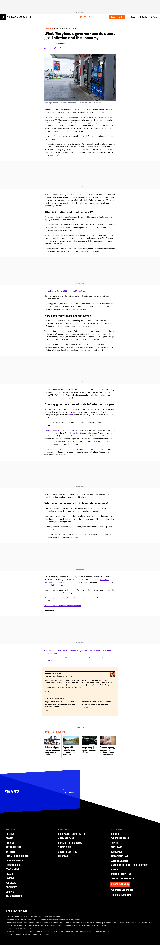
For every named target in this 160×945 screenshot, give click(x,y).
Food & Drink (12, 869)
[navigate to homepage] (15, 17)
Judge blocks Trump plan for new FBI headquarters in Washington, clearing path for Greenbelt (60, 704)
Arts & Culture (13, 847)
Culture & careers (120, 860)
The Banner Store (120, 838)
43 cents (81, 347)
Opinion (10, 891)
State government (59, 28)
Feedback (63, 856)
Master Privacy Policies (71, 919)
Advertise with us (80, 12)
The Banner (117, 830)
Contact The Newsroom (70, 843)
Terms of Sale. (28, 928)
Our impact (116, 851)
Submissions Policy (26, 925)
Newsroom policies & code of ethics (129, 865)
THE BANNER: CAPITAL (121, 895)
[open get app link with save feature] (60, 48)
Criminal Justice (14, 860)
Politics (48, 28)
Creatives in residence (122, 878)
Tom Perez (71, 430)
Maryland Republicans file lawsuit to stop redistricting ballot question (96, 703)
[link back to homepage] (16, 910)
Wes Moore (57, 430)
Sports (9, 838)
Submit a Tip (64, 847)
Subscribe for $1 (117, 17)
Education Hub (13, 865)
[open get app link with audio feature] (55, 48)
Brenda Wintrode (50, 44)
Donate (114, 869)
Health (9, 873)
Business (10, 851)
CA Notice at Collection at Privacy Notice (91, 925)
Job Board (11, 882)
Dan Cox (79, 433)
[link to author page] (46, 691)
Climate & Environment (18, 856)
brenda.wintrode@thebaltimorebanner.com (59, 676)
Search (133, 17)
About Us (115, 834)
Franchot (48, 430)
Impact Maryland (120, 856)
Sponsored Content (121, 874)
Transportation (14, 896)
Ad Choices (39, 925)
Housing (10, 878)
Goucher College (57, 117)
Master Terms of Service (49, 919)
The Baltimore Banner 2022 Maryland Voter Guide (65, 291)
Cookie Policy (143, 923)
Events (114, 843)
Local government (71, 28)
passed (70, 415)
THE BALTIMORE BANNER (122, 890)
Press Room (117, 847)
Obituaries (11, 887)
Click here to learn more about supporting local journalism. (28, 934)
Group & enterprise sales (71, 834)
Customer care (66, 838)
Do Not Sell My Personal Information (58, 925)
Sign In (144, 17)
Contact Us (64, 830)
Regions (10, 842)
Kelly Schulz (92, 433)
